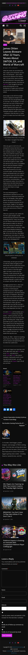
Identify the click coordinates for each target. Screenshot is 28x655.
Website (4, 605)
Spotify (7, 355)
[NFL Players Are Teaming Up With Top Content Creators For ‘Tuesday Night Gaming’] (14, 469)
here (19, 351)
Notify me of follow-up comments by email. (12, 626)
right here (5, 84)
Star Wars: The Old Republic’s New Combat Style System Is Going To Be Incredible (17, 379)
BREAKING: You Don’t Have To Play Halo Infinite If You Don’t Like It (13, 514)
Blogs (5, 44)
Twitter (8, 353)
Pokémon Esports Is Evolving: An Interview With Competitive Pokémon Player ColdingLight (13, 543)
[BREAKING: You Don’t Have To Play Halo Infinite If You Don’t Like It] (14, 498)
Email (3, 597)
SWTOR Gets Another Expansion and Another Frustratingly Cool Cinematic (7, 379)
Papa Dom (15, 68)
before (10, 312)
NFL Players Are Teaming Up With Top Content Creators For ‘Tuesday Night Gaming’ (13, 486)
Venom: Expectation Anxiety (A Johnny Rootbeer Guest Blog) (15, 418)
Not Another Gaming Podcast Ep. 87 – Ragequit (13, 424)
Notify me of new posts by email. (11, 632)
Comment (5, 569)
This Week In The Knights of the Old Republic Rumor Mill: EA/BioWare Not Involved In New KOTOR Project (7, 398)
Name (3, 590)
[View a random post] (24, 25)
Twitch (13, 355)
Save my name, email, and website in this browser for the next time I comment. (13, 617)
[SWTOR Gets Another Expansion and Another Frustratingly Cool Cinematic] (7, 372)
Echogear (14, 361)
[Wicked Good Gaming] (14, 12)
